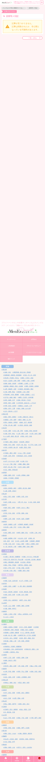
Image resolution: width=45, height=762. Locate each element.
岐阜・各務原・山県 (10, 524)
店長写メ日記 (33, 8)
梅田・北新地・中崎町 (11, 627)
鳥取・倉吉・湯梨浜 (23, 692)
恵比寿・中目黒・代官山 (11, 378)
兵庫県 (5, 654)
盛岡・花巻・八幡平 (10, 586)
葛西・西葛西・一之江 (28, 394)
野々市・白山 (23, 502)
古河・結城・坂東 (24, 467)
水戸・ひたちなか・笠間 (11, 461)
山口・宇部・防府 (9, 718)
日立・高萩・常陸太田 (11, 469)
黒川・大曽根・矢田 (33, 544)
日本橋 (37, 627)
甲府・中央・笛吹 (9, 513)
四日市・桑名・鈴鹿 (10, 666)
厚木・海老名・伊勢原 (11, 422)
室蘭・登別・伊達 (24, 570)
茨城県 (5, 458)
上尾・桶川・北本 (23, 433)
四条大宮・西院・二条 (32, 649)
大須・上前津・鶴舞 (22, 541)
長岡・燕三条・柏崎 (25, 488)
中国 (7, 687)
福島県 (5, 611)
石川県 (5, 499)
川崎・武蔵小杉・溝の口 (26, 417)
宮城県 (5, 589)
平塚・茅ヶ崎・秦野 (10, 425)
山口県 (5, 715)
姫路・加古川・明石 (10, 660)
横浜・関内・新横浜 (10, 417)
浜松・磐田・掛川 (9, 532)
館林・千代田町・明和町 (11, 478)
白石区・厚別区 (26, 562)
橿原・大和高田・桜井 (24, 677)
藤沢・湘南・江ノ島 (25, 419)
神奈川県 (5, 414)
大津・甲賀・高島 (9, 671)
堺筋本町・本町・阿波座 (11, 629)
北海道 (7, 551)
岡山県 (5, 701)
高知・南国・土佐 (9, 747)
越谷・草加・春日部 (31, 430)
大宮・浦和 (7, 430)
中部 (7, 482)
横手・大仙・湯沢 (25, 600)
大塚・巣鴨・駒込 (9, 392)
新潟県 (5, 485)
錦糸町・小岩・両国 (23, 392)
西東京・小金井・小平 (25, 405)
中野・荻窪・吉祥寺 (10, 405)
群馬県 (5, 472)
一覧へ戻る (32, 38)
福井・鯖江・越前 (9, 507)
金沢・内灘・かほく (10, 502)
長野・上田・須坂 (9, 518)
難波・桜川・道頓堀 (27, 629)
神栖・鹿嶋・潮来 (24, 464)
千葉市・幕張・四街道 (11, 442)
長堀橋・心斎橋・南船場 (11, 632)
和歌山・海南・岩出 (10, 682)
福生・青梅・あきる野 (24, 408)
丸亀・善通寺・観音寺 (25, 733)
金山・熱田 (21, 544)
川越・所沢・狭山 (9, 433)
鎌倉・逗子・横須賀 (26, 422)
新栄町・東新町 (35, 541)
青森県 (5, 578)
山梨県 (5, 510)
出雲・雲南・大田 (19, 698)
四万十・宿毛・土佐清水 (25, 747)
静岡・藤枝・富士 (23, 532)
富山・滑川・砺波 (9, 496)
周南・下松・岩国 (23, 718)
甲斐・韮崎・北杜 (23, 513)
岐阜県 (5, 521)
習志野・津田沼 (24, 442)
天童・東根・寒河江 (10, 608)
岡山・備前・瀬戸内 (10, 704)
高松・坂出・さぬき (10, 733)
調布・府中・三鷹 (9, 408)
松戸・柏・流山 (22, 444)
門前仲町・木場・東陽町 (11, 394)
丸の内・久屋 (23, 538)
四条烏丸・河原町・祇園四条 (13, 646)
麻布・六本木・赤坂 (27, 378)
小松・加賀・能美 (34, 502)
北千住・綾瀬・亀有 (10, 397)
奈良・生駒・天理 (9, 677)
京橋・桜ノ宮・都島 (10, 635)
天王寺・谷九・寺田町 (11, 638)
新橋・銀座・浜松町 (10, 383)
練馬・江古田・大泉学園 (26, 397)
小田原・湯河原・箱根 (25, 425)
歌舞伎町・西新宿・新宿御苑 (13, 375)
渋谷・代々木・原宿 (30, 375)
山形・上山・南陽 (9, 605)
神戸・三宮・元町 (9, 657)
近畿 (7, 621)
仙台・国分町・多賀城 (11, 591)
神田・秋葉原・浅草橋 (32, 386)
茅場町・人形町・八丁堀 (26, 383)
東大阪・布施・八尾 (10, 641)
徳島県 (5, 725)
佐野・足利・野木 (9, 455)
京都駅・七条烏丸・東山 (11, 652)
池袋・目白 (7, 372)
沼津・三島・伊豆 (36, 532)
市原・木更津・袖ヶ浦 (11, 447)
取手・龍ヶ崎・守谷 (10, 467)
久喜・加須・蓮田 (36, 433)
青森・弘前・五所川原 (11, 580)
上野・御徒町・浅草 (10, 389)
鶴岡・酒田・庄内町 (23, 605)
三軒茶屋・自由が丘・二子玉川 (27, 403)
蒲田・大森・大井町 (29, 380)
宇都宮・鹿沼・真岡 (10, 453)
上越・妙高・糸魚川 (10, 491)
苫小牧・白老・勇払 (10, 570)
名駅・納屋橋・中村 (10, 538)
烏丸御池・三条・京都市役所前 (13, 649)
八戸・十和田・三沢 (26, 580)
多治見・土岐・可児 (10, 527)
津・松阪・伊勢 (23, 666)
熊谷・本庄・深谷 (27, 436)
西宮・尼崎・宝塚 (23, 657)
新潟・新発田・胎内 (10, 488)
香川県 (5, 730)
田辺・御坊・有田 (24, 682)
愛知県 (5, 535)
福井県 (5, 504)
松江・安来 (7, 698)
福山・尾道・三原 (25, 709)
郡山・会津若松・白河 (25, 614)
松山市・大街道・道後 (11, 739)
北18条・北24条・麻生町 (33, 559)
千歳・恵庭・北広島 (23, 568)
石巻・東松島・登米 (26, 591)
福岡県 (5, 754)
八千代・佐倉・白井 (35, 444)
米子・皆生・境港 (9, 692)
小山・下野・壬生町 (25, 453)
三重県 (5, 663)
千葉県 (5, 439)
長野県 (5, 516)
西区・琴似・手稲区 (10, 565)
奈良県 (5, 674)
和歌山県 (5, 680)
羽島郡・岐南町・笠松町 (26, 524)
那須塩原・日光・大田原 (25, 455)
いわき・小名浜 (9, 617)
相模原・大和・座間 (10, 419)
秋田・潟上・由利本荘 (11, 600)
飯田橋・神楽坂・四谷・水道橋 (13, 386)
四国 (7, 722)
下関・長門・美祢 (36, 718)
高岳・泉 (32, 538)
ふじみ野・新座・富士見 (11, 436)
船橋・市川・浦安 (9, 444)
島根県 (5, 695)
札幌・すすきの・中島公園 (31, 556)
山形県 (5, 603)
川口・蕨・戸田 (18, 430)
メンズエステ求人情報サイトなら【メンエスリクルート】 (13, 8)
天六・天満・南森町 (26, 627)
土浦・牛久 (25, 461)
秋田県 (5, 597)
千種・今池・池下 (9, 544)
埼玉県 (5, 428)
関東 (7, 366)
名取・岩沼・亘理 (9, 594)
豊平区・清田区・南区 (25, 565)
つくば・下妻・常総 (10, 464)
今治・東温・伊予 (9, 741)
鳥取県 (5, 690)
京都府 (5, 643)
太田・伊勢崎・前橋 (23, 475)
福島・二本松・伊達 (10, 614)
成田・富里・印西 (25, 447)
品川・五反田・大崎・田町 (12, 380)
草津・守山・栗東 (23, 671)
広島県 (5, 706)
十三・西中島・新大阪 (28, 632)
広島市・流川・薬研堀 (11, 709)
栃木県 (5, 450)
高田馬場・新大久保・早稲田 (22, 372)
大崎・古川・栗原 (23, 594)
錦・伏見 (7, 541)
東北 (7, 575)
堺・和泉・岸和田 (24, 641)
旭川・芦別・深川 (9, 568)
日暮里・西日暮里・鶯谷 (26, 389)
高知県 (5, 744)
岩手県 (5, 583)
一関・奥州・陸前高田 (25, 586)
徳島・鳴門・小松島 (23, 728)
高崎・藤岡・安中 (9, 475)
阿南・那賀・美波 (9, 728)
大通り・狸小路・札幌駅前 (12, 556)
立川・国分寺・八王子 (11, 411)
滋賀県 (5, 668)
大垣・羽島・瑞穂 (24, 527)
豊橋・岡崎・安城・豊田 (26, 546)
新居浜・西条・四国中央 (27, 739)
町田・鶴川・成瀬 (9, 403)
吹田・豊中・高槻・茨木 (27, 638)
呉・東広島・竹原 (9, 712)
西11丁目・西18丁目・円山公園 (13, 559)
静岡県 (5, 530)
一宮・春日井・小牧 (10, 546)
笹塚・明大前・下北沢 (24, 400)
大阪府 (5, 624)
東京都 (5, 369)
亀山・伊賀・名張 (36, 666)
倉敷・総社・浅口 (24, 704)
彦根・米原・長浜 (36, 671)
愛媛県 (5, 736)
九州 (7, 751)
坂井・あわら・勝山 (23, 507)
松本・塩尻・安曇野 (23, 518)
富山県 (5, 493)
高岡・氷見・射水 (23, 496)
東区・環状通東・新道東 (11, 562)
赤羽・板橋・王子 (9, 400)
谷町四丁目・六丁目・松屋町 (27, 635)
